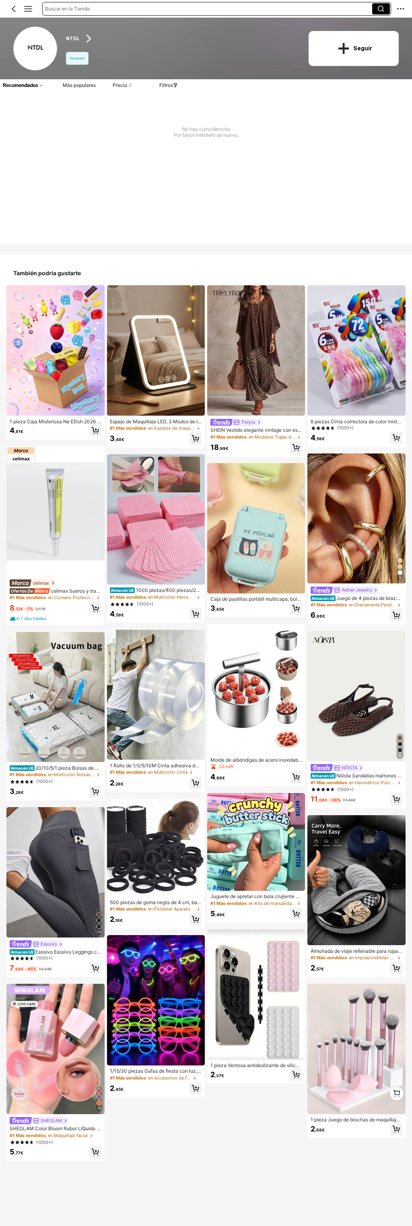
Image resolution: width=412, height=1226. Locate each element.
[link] (36, 49)
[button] (13, 9)
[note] (29, 618)
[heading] (181, 38)
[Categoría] (28, 9)
